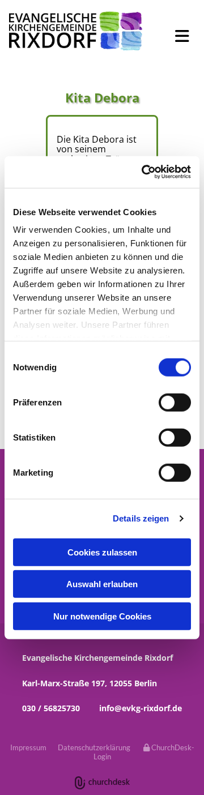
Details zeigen (141, 518)
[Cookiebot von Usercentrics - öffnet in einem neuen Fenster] (144, 172)
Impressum (28, 747)
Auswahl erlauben (102, 584)
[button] (178, 36)
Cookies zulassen (102, 552)
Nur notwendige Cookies (102, 616)
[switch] (175, 402)
